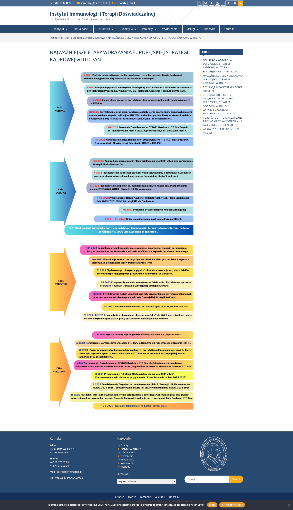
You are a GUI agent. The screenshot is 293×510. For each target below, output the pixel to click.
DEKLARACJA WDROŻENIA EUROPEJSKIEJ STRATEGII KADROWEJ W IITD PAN (217, 64)
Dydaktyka (126, 29)
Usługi (191, 29)
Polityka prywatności (232, 504)
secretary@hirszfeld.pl (94, 3)
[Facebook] (211, 3)
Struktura (104, 29)
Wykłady (125, 466)
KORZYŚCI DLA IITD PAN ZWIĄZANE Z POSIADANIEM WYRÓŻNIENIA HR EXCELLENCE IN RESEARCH (222, 121)
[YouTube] (217, 3)
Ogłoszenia (127, 456)
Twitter (132, 497)
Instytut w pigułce (131, 448)
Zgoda (212, 504)
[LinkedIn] (223, 3)
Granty (124, 445)
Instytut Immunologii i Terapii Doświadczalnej (102, 14)
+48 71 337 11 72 (62, 3)
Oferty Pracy (128, 452)
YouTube (160, 497)
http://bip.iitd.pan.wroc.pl (69, 477)
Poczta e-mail (127, 3)
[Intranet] (200, 3)
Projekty (147, 29)
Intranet (119, 497)
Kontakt (229, 29)
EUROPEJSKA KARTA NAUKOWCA (221, 71)
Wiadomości (127, 459)
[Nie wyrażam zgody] (288, 505)
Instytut (59, 29)
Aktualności (81, 29)
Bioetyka (209, 29)
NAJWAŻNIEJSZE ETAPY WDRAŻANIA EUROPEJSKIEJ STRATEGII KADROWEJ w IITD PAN (223, 79)
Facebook (145, 497)
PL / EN (232, 3)
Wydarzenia (169, 29)
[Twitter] (205, 3)
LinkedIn (174, 497)
